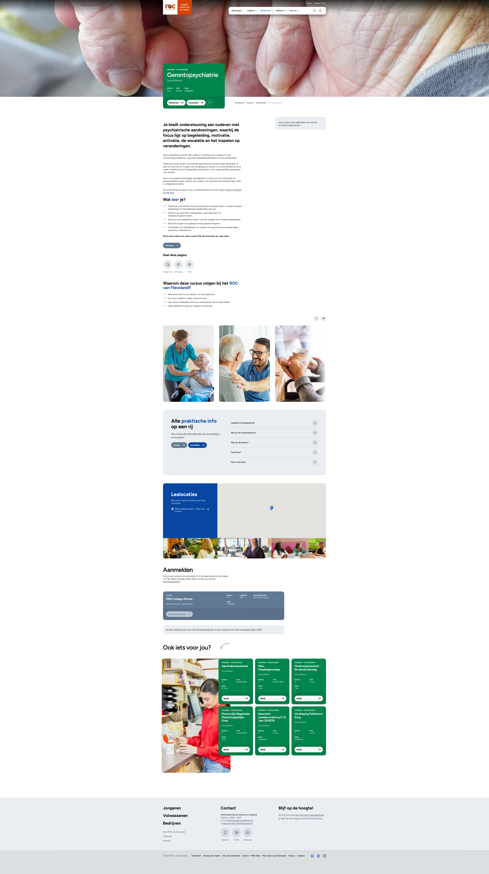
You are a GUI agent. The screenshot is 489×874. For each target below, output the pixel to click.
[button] (271, 508)
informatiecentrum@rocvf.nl (240, 820)
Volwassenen (175, 815)
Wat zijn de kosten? (240, 442)
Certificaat (236, 452)
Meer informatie (238, 462)
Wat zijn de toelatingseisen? (243, 432)
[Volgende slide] (323, 318)
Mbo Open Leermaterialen (274, 856)
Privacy (291, 856)
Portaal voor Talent (211, 856)
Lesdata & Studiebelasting (242, 423)
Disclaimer (196, 856)
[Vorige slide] (316, 318)
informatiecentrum (171, 582)
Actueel (166, 840)
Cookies (301, 856)
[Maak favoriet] (209, 102)
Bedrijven (172, 823)
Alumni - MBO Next (251, 856)
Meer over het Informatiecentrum (237, 823)
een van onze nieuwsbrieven (309, 815)
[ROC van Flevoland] (177, 7)
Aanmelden (195, 445)
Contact (308, 3)
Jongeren (172, 808)
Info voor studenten (231, 856)
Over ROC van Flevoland (174, 832)
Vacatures (167, 836)
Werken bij (319, 3)
